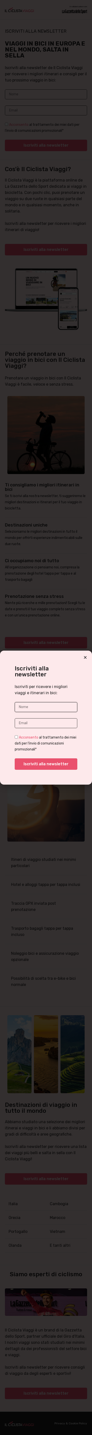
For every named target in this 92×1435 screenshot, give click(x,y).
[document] (46, 717)
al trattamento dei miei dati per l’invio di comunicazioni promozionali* (45, 743)
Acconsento (28, 737)
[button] (85, 657)
